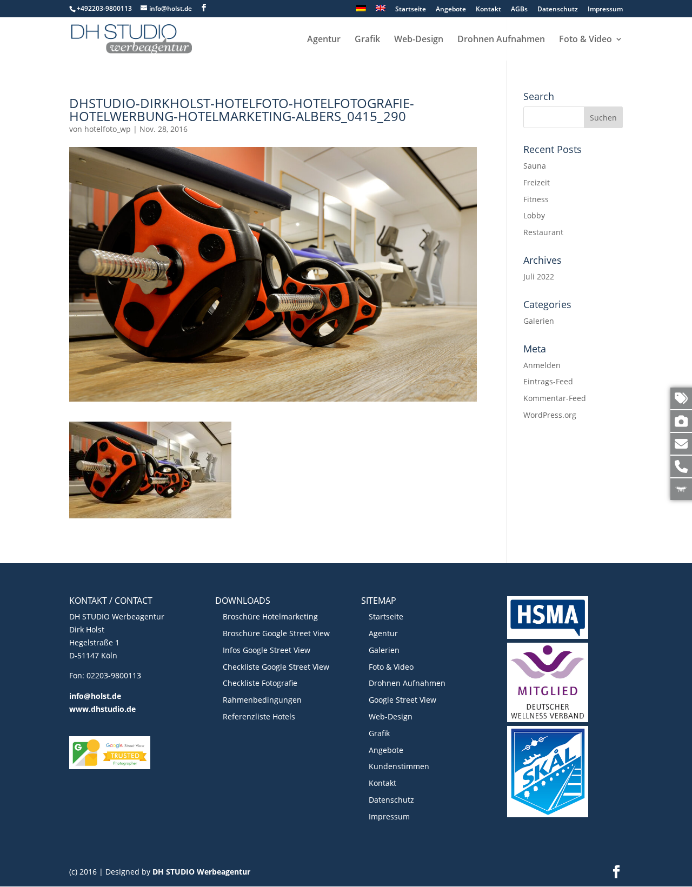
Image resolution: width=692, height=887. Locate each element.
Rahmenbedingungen (262, 700)
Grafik (367, 40)
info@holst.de (95, 696)
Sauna (534, 166)
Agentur (324, 40)
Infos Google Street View (266, 650)
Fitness (536, 199)
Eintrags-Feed (548, 381)
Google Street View (402, 700)
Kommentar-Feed (554, 398)
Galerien (538, 321)
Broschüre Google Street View (276, 633)
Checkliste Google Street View (276, 667)
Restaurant (543, 232)
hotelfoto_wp (107, 129)
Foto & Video (585, 40)
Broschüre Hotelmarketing (270, 616)
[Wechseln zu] (361, 11)
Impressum (605, 10)
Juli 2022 (538, 276)
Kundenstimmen (399, 766)
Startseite (410, 10)
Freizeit (536, 182)
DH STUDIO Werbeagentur (201, 871)
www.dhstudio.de (102, 709)
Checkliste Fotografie (260, 683)
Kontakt (488, 10)
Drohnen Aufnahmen (501, 40)
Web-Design (418, 40)
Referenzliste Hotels (259, 716)
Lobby (534, 215)
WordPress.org (549, 415)
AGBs (519, 10)
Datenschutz (557, 10)
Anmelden (542, 365)
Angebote (451, 10)
